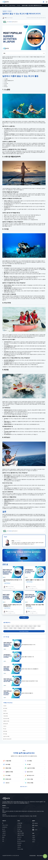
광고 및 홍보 (5, 708)
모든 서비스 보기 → (24, 786)
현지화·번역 (19, 843)
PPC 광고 (4, 728)
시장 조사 (4, 726)
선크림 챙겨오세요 (38, 503)
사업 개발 (4, 710)
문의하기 (24, 558)
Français (33, 839)
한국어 (33, 841)
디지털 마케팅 (5, 715)
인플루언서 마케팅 (6, 721)
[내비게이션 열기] (46, 2)
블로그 (3, 837)
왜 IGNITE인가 (4, 827)
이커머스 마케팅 (20, 849)
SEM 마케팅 (5, 731)
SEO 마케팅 (5, 733)
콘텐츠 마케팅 (5, 713)
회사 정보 (4, 835)
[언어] (43, 2)
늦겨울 (34, 276)
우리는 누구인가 (5, 825)
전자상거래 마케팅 (6, 718)
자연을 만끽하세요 (23, 514)
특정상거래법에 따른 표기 (41, 855)
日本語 (33, 835)
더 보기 (24, 617)
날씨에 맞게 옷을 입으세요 (20, 503)
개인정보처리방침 (33, 855)
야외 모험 (6, 505)
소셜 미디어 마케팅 (6, 736)
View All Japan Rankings (24, 631)
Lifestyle (9, 11)
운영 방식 (4, 831)
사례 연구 (4, 833)
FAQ (3, 839)
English (33, 837)
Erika (13, 540)
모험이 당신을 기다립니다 (31, 523)
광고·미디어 (19, 837)
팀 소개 (3, 829)
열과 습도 (23, 62)
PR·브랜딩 (19, 839)
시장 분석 (4, 705)
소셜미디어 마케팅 (20, 833)
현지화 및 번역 (5, 723)
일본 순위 (4, 11)
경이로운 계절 (10, 514)
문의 (3, 841)
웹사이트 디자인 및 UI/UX (7, 738)
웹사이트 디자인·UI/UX (21, 841)
